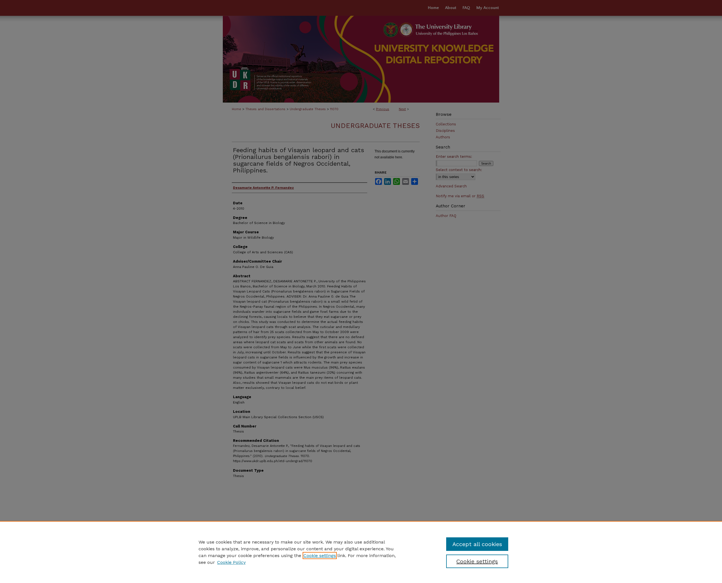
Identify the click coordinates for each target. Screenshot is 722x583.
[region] (361, 552)
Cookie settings (319, 555)
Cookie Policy (231, 562)
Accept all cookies (477, 544)
